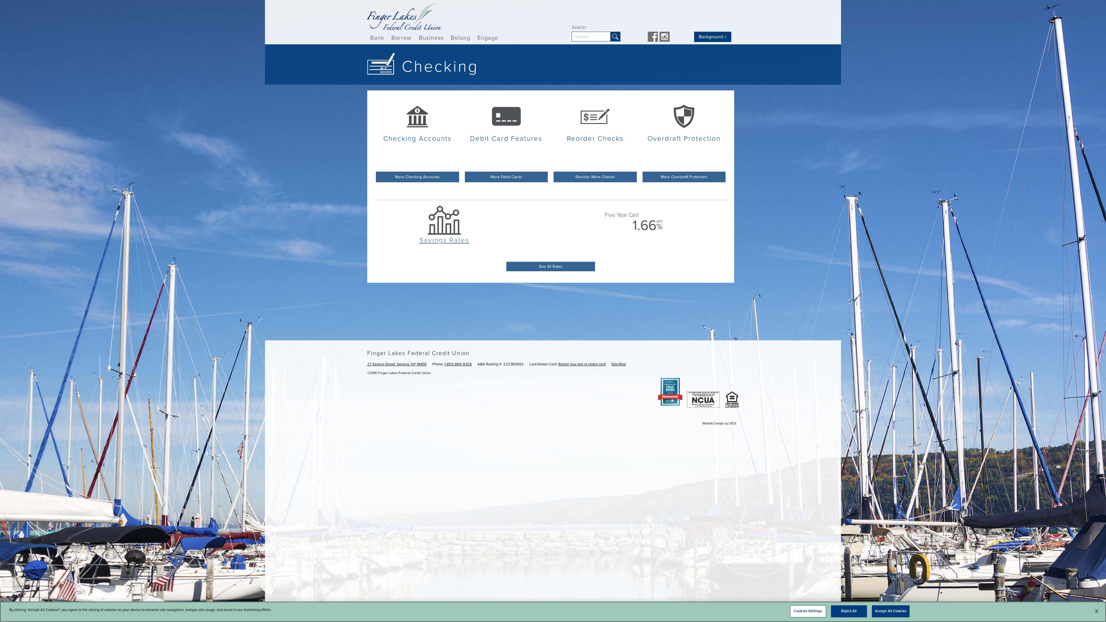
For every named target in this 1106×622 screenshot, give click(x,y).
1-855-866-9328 (458, 364)
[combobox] (591, 36)
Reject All (849, 611)
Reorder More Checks (595, 177)
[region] (553, 612)
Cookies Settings (808, 611)
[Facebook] (653, 37)
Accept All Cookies (890, 611)
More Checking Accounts (417, 177)
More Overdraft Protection (684, 177)
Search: (579, 27)
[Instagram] (665, 37)
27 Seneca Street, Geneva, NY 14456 (397, 364)
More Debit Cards (506, 177)
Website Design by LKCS (719, 423)
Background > (712, 37)
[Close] (1096, 611)
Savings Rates (444, 240)
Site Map (618, 364)
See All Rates (551, 266)
